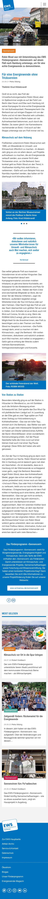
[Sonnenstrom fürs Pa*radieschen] (24, 763)
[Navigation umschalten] (44, 4)
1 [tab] (21, 223)
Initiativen (9, 649)
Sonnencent (8, 51)
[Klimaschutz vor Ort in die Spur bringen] (24, 635)
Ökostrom (6, 867)
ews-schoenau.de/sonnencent (24, 588)
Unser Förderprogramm (12, 876)
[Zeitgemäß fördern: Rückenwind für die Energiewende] (24, 696)
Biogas (5, 872)
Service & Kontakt (10, 848)
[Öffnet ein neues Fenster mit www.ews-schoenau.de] (10, 825)
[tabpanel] (24, 201)
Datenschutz (8, 853)
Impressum (7, 857)
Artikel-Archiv (8, 844)
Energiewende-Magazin (13, 881)
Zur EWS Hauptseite (11, 839)
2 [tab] (24, 223)
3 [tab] (26, 223)
